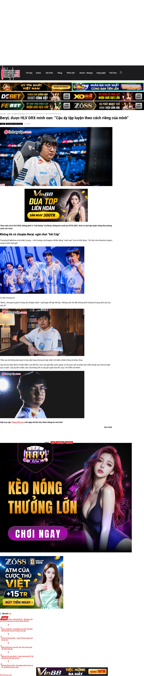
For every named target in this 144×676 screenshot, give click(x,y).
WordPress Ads (6, 675)
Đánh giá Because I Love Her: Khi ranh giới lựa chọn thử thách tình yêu (16, 648)
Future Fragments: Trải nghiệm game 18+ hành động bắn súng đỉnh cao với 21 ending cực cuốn (17, 630)
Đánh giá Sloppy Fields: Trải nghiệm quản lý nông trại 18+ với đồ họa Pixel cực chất (17, 666)
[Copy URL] (75, 432)
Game (9, 113)
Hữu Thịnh (108, 427)
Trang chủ (3, 113)
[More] (83, 432)
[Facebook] (45, 432)
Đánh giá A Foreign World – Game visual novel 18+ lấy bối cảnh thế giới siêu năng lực (17, 657)
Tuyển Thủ (69, 442)
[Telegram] (67, 432)
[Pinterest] (60, 432)
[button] (121, 72)
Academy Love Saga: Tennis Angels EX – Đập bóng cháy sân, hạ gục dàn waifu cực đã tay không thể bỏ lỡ (16, 620)
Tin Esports (60, 442)
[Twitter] (52, 432)
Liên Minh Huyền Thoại (18, 113)
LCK (53, 442)
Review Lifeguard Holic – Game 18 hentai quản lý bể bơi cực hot (17, 639)
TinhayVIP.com (17, 422)
